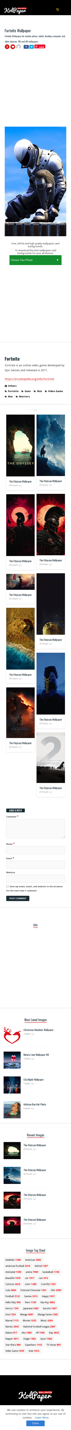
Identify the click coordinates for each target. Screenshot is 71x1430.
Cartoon (12, 1284)
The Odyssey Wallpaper (20, 481)
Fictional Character (33, 1290)
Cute (10, 1290)
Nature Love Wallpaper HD (36, 1055)
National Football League (39, 1326)
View (34, 1351)
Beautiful (12, 1278)
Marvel (11, 1320)
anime (32, 1272)
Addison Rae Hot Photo (34, 1104)
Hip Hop (48, 1302)
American (33, 1260)
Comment (12, 816)
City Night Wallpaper (33, 1079)
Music (47, 1320)
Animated (13, 1272)
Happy (48, 1296)
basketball (51, 1272)
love (10, 1314)
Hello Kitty (12, 1302)
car (29, 1278)
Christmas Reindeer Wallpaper (38, 1030)
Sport (46, 1338)
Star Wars (12, 1345)
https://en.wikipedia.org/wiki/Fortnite (29, 379)
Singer (29, 1338)
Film (56, 1290)
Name (10, 844)
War (10, 396)
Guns (28, 391)
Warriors (24, 396)
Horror (12, 1308)
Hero (30, 1302)
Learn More (42, 1417)
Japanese (30, 1308)
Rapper (12, 1338)
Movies (29, 1320)
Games (30, 1296)
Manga (26, 1314)
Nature (11, 1332)
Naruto (12, 1326)
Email (10, 858)
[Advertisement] (35, 89)
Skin (39, 391)
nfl (40, 1332)
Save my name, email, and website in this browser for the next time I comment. (34, 888)
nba (26, 1332)
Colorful (48, 1284)
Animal (41, 1266)
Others (12, 385)
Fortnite (13, 391)
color (30, 1284)
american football (17, 1266)
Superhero (33, 1345)
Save (41, 47)
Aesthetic (13, 1260)
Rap (54, 1332)
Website (10, 872)
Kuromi (50, 1308)
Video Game (55, 391)
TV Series (53, 1345)
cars (43, 1278)
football (12, 1296)
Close (35, 1423)
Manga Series (48, 1314)
